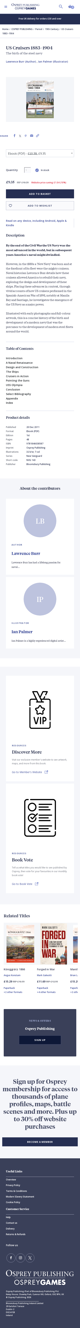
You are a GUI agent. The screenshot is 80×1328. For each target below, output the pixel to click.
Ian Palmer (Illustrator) (53, 61)
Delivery (10, 1228)
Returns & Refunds (15, 1234)
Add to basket (40, 194)
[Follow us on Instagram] (20, 1257)
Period (38, 29)
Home (5, 29)
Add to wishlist (40, 205)
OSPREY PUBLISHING (22, 29)
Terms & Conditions (16, 1191)
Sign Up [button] (40, 1040)
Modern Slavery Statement (20, 1196)
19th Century (52, 29)
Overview (11, 1179)
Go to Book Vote (22, 884)
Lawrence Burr (26, 553)
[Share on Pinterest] (25, 135)
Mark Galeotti (44, 975)
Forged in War (46, 969)
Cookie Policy (13, 1202)
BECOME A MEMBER (40, 1142)
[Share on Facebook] (14, 135)
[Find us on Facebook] (11, 1257)
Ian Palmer (22, 631)
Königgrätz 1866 (14, 969)
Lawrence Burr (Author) (21, 61)
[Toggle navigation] (6, 7)
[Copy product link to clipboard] (37, 135)
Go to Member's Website (27, 772)
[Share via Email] (31, 135)
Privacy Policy (13, 1185)
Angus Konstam (12, 975)
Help (8, 1217)
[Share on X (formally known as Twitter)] (20, 135)
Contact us (11, 1222)
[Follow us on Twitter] (29, 1257)
